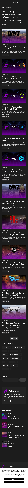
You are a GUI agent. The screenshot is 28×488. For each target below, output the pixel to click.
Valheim (13, 365)
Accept (14, 479)
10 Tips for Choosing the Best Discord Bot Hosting (16, 417)
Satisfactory (12, 361)
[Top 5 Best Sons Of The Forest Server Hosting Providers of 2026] (14, 222)
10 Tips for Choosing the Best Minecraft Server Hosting (16, 427)
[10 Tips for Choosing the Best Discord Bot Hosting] (4, 416)
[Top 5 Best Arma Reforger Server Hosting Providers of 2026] (14, 312)
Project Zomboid (15, 358)
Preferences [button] (22, 475)
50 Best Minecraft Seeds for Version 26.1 (15, 445)
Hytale (4, 354)
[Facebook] (5, 401)
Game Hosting (5, 55)
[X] (7, 401)
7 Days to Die (6, 347)
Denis (11, 413)
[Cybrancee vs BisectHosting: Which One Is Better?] (14, 159)
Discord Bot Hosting (18, 347)
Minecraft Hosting (15, 354)
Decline (14, 482)
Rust (4, 361)
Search (4, 376)
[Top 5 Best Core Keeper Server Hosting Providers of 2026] (14, 282)
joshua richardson (14, 422)
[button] (2, 2)
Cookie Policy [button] (18, 474)
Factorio (5, 351)
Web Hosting (6, 369)
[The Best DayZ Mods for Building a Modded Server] (14, 36)
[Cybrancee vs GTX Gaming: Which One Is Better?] (14, 66)
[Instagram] (10, 401)
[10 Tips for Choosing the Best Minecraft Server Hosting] (4, 425)
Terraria (5, 365)
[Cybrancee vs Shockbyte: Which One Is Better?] (14, 128)
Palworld (5, 358)
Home (3, 7)
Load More (14, 338)
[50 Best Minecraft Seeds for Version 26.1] (4, 444)
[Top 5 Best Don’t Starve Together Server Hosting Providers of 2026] (14, 252)
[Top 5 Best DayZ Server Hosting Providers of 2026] (14, 191)
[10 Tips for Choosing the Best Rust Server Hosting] (4, 434)
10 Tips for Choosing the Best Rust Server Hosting (16, 436)
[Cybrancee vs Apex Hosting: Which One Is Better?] (14, 96)
